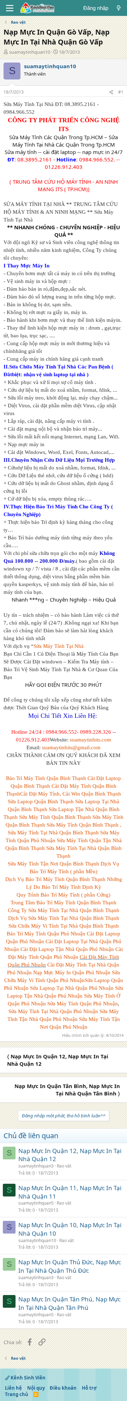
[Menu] (9, 8)
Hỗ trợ (89, 1388)
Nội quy (36, 1388)
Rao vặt (64, 1166)
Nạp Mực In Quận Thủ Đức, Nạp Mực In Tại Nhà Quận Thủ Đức (69, 1266)
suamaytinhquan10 (29, 52)
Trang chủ (16, 1394)
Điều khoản (63, 1388)
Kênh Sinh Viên (28, 1378)
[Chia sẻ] (111, 92)
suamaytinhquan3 (36, 1166)
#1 (120, 92)
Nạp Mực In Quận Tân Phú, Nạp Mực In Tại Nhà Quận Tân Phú (69, 1303)
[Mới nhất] (119, 7)
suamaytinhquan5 (36, 1203)
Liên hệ (13, 1388)
